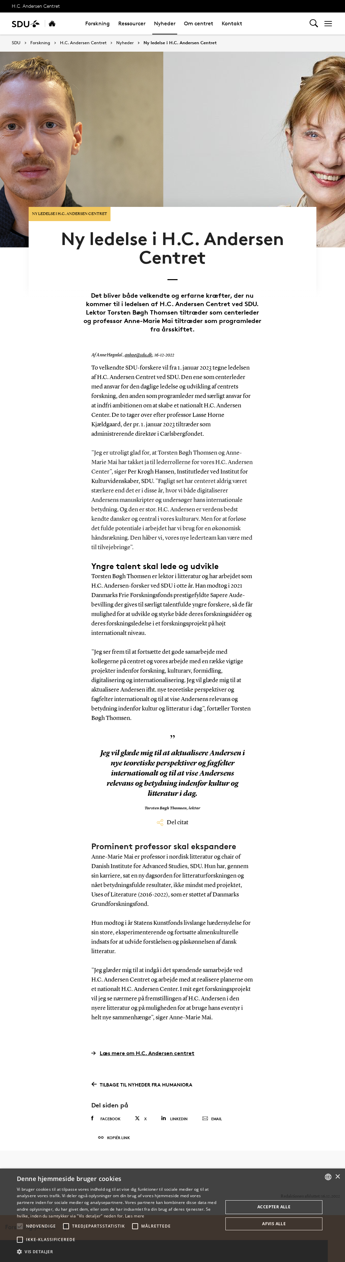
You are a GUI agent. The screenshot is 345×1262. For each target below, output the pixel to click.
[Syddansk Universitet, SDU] (26, 23)
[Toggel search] (314, 23)
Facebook (110, 1118)
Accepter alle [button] (273, 1207)
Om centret (198, 23)
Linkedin (179, 1118)
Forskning (97, 23)
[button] (20, 1226)
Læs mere (134, 1216)
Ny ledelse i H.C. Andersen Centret (180, 43)
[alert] (172, 1215)
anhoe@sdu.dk (138, 355)
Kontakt (232, 23)
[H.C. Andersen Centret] (59, 23)
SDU (16, 43)
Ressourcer (132, 23)
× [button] (337, 1176)
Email (216, 1118)
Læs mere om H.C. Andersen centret (147, 1053)
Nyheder (165, 23)
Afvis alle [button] (274, 1224)
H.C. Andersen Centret (36, 6)
